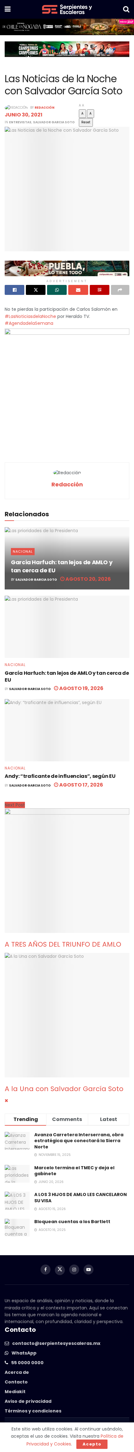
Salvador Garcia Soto (54, 122)
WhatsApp (24, 1353)
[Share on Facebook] (14, 290)
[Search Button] (126, 9)
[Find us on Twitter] (60, 1270)
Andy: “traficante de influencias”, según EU (60, 776)
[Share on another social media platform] (120, 290)
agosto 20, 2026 (88, 579)
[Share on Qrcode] (99, 290)
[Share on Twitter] (35, 290)
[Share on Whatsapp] (57, 290)
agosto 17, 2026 (80, 784)
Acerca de (17, 1372)
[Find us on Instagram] (74, 1270)
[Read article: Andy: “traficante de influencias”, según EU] (67, 730)
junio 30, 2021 (23, 114)
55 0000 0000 (27, 1363)
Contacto (16, 1382)
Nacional (23, 551)
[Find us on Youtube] (88, 1270)
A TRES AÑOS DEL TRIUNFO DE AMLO (63, 944)
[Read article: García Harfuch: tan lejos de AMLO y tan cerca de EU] (67, 627)
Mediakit (15, 1391)
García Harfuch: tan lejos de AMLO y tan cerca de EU (67, 676)
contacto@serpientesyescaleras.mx (56, 1343)
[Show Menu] (8, 9)
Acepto (92, 1444)
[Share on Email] (78, 290)
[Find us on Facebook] (45, 1270)
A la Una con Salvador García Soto (64, 1089)
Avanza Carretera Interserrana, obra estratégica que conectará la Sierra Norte (78, 1141)
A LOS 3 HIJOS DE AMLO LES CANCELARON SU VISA (80, 1197)
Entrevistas (20, 122)
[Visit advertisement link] (67, 27)
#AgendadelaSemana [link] (29, 323)
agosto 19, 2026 (80, 688)
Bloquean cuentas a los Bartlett (72, 1221)
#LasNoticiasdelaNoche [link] (30, 316)
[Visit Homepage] (67, 9)
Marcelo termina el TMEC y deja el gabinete (74, 1171)
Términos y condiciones (33, 1411)
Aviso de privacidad (28, 1401)
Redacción (45, 107)
